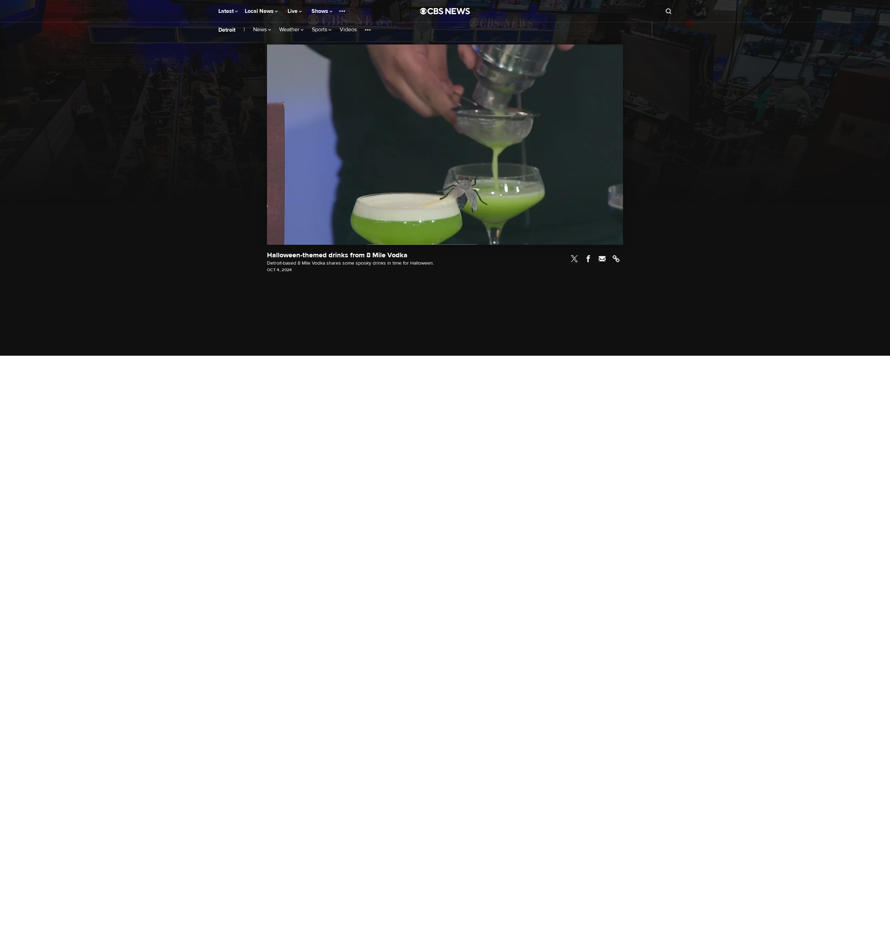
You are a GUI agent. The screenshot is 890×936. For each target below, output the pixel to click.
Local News (260, 11)
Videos (348, 29)
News (260, 29)
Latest (226, 11)
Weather (290, 29)
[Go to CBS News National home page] (445, 11)
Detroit (226, 29)
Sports (320, 29)
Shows (321, 11)
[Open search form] (668, 11)
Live (293, 11)
